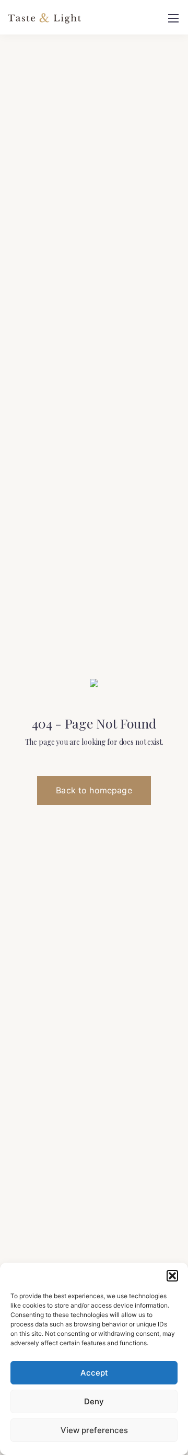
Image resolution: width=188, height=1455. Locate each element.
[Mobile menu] (173, 18)
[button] (172, 1276)
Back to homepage (94, 790)
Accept (94, 1373)
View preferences (94, 1430)
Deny (94, 1401)
